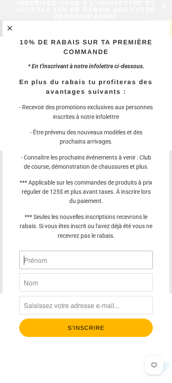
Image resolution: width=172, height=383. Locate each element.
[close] (10, 28)
